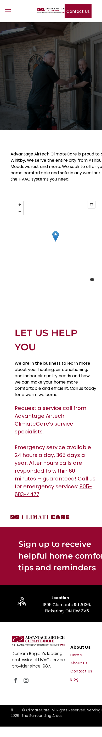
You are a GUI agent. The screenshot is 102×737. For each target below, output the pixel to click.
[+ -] (55, 242)
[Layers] (91, 204)
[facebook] (15, 681)
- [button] (19, 211)
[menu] (8, 9)
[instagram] (26, 681)
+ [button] (19, 204)
